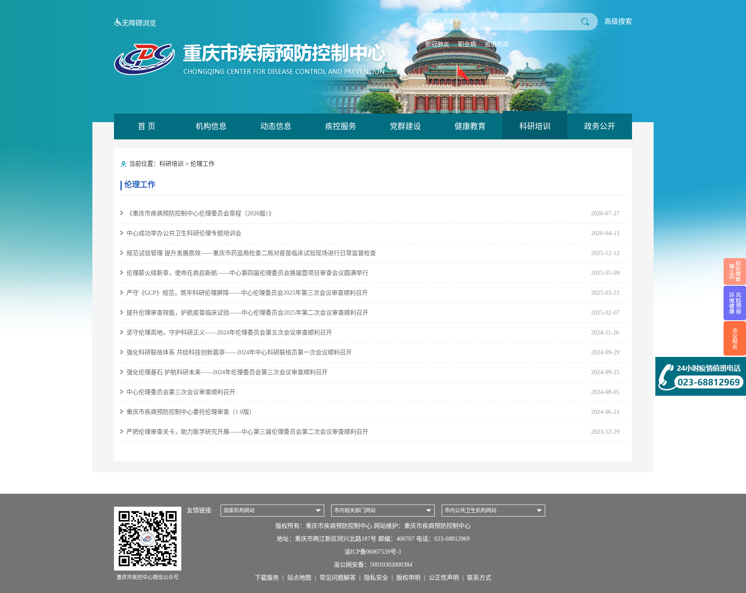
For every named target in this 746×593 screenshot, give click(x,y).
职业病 (467, 44)
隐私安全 (376, 577)
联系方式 (479, 577)
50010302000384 (391, 564)
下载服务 (267, 577)
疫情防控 (497, 44)
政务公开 (599, 126)
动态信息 (275, 126)
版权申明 (408, 577)
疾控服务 (340, 126)
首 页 (146, 126)
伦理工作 (202, 164)
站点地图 (299, 577)
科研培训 (534, 126)
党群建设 (405, 126)
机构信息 (211, 126)
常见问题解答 (337, 577)
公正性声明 (444, 577)
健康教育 (470, 126)
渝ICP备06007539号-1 (373, 552)
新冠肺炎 (437, 44)
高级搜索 (618, 21)
